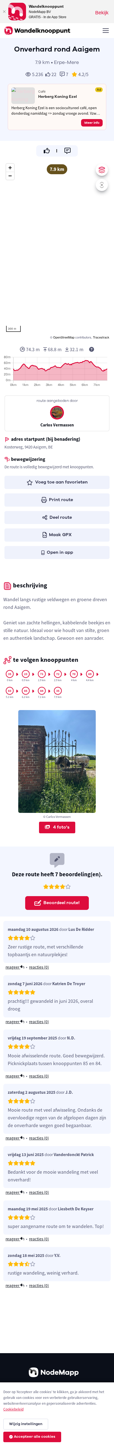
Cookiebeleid (13, 1409)
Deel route (61, 517)
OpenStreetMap (63, 337)
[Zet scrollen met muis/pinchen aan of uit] (102, 185)
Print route (61, 500)
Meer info (91, 122)
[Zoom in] (10, 168)
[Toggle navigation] (105, 31)
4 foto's (60, 827)
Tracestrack (101, 337)
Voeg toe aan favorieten (61, 482)
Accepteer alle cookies (34, 1436)
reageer (13, 967)
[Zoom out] (10, 176)
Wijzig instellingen (25, 1424)
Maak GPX (60, 535)
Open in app (60, 552)
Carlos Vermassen (57, 425)
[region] (57, 250)
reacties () (39, 967)
